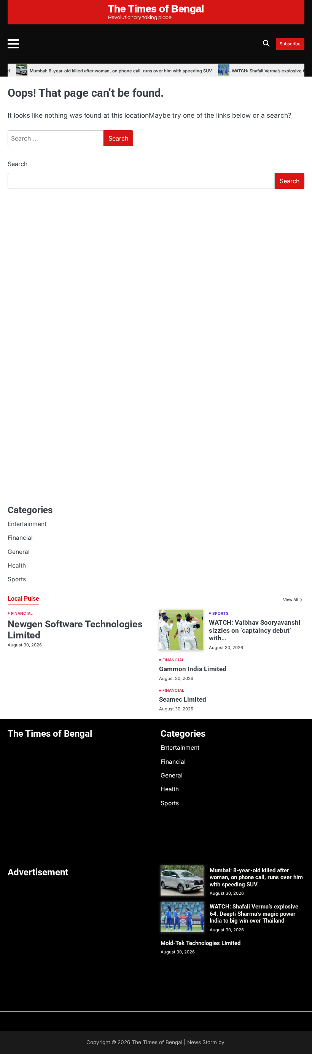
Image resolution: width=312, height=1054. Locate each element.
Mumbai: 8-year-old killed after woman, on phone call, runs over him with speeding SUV (115, 71)
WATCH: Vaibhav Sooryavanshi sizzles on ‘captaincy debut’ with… (255, 630)
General (19, 551)
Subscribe (290, 44)
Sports (17, 579)
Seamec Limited (182, 699)
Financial (20, 537)
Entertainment (27, 524)
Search (17, 164)
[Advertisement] (156, 252)
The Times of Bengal (157, 1042)
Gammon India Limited (192, 669)
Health (17, 565)
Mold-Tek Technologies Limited (200, 943)
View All (290, 599)
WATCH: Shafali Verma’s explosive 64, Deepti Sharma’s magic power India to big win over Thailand (254, 913)
